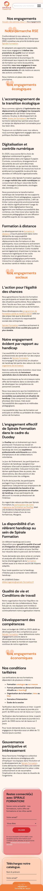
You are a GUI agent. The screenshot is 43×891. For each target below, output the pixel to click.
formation (31, 561)
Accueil (5, 22)
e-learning (21, 690)
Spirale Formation (10, 43)
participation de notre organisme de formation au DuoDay (18, 505)
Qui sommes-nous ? (17, 22)
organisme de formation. (13, 365)
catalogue (20, 684)
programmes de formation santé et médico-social (19, 312)
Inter (9, 696)
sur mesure (33, 684)
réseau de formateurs (17, 118)
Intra (35, 693)
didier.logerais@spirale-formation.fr (18, 582)
